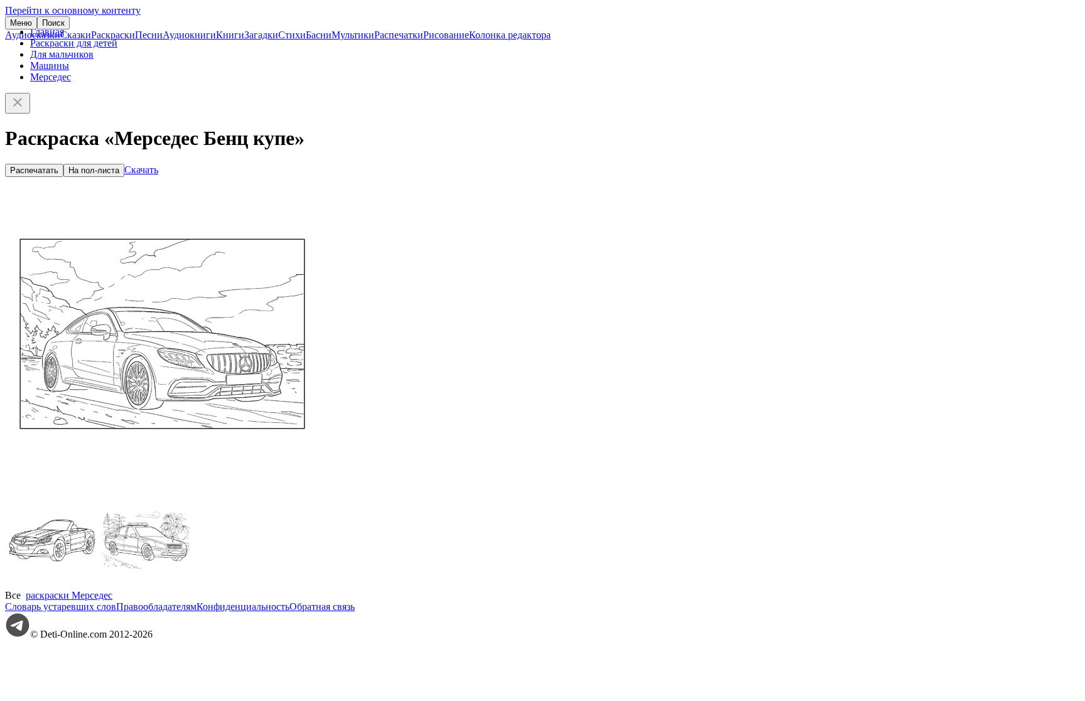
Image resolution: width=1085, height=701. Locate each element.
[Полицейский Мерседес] (146, 584)
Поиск (53, 23)
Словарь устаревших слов (60, 606)
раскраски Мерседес (69, 595)
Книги (230, 34)
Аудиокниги (189, 34)
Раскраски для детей (73, 43)
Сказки (75, 34)
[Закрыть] (17, 103)
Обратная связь (322, 606)
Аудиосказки (32, 34)
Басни (319, 34)
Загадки (261, 34)
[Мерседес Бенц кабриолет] (52, 584)
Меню (21, 23)
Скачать (141, 169)
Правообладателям (156, 606)
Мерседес (50, 77)
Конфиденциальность (243, 606)
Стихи (292, 34)
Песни (149, 34)
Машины (49, 65)
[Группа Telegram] (17, 634)
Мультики (353, 34)
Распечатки (398, 34)
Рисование (446, 34)
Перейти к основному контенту (73, 10)
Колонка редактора (510, 34)
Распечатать (34, 170)
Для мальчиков (62, 54)
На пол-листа (93, 170)
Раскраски (113, 34)
